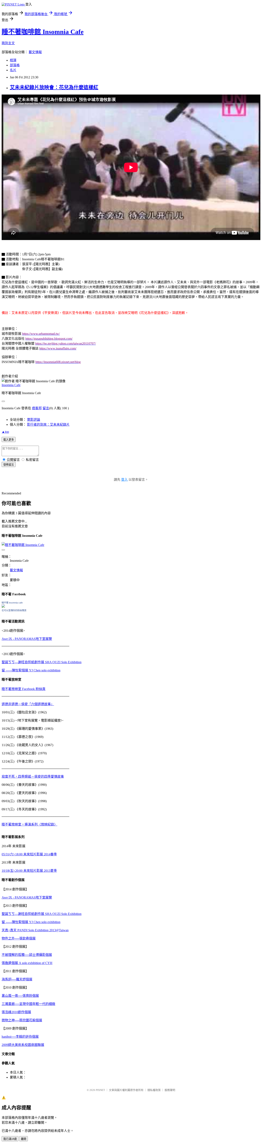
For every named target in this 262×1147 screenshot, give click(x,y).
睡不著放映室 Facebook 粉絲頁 (23, 689)
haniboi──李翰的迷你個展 (20, 1036)
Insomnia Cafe (11, 385)
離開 (23, 1138)
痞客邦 (37, 408)
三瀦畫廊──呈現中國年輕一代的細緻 (28, 1004)
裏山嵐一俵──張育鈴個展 (20, 995)
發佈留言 (8, 464)
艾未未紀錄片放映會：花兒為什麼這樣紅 (54, 87)
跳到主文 (8, 43)
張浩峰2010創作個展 (16, 1012)
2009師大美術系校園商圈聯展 (23, 1045)
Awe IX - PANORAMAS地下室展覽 (27, 639)
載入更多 (8, 439)
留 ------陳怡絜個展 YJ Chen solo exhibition (31, 670)
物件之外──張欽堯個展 (19, 938)
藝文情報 (35, 52)
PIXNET (100, 1090)
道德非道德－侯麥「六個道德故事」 (28, 704)
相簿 (13, 60)
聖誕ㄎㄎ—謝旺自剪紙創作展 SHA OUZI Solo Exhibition (41, 662)
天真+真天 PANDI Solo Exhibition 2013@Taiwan (35, 930)
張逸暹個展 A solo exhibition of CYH (27, 963)
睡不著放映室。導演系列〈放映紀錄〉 (29, 824)
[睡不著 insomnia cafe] (3, 606)
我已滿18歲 (10, 1138)
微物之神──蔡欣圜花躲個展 (22, 1020)
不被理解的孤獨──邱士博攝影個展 (27, 954)
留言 (46, 408)
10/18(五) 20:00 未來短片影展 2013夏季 (29, 870)
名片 (13, 70)
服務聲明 (170, 1090)
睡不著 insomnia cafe (12, 602)
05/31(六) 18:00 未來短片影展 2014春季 (29, 854)
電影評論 (33, 419)
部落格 (15, 65)
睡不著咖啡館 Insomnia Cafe (43, 31)
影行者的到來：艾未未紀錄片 (48, 424)
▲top (5, 431)
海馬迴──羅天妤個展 (17, 979)
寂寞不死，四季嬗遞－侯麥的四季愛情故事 (33, 776)
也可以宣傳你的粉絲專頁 (14, 610)
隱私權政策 (154, 1090)
